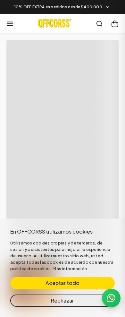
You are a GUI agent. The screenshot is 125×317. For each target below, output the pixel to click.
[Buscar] (99, 23)
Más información (70, 268)
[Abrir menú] (10, 24)
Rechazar (62, 300)
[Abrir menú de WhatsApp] (111, 298)
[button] (62, 7)
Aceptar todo (62, 282)
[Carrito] (114, 23)
